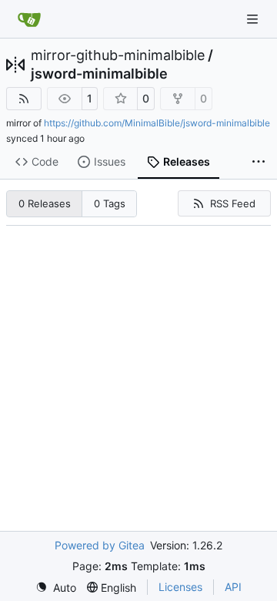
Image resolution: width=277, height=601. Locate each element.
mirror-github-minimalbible (118, 55)
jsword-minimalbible (99, 74)
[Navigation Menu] (254, 19)
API (233, 586)
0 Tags (109, 203)
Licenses (180, 586)
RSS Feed (232, 203)
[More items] (258, 162)
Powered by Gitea (100, 545)
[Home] (29, 19)
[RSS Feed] (24, 98)
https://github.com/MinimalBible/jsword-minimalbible (157, 123)
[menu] (55, 587)
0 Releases (44, 203)
